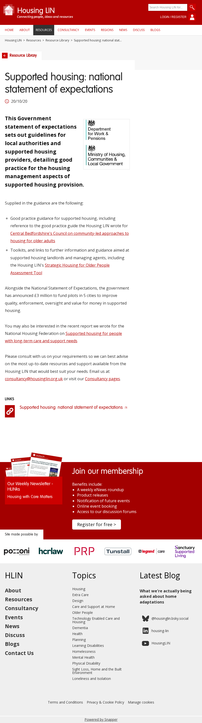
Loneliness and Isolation (91, 678)
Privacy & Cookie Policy (105, 702)
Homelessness (84, 651)
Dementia (80, 627)
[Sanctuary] (185, 558)
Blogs (155, 30)
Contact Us (19, 653)
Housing (78, 588)
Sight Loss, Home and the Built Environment (97, 671)
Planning (79, 639)
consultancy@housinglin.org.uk (34, 378)
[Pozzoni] (17, 558)
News (123, 30)
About (24, 30)
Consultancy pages (102, 378)
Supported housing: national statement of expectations (72, 407)
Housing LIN (13, 40)
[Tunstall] (118, 558)
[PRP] (84, 558)
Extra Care (80, 594)
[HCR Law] (50, 558)
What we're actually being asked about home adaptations (166, 596)
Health (77, 633)
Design (77, 600)
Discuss (139, 30)
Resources (44, 30)
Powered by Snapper (101, 719)
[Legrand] (151, 558)
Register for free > (96, 524)
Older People (82, 612)
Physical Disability (86, 663)
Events (90, 30)
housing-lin (160, 630)
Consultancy (68, 30)
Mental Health (83, 657)
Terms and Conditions (65, 702)
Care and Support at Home (93, 606)
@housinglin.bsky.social (170, 618)
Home (9, 30)
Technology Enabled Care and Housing (96, 620)
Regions (107, 30)
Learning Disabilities (88, 645)
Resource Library (57, 40)
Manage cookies (141, 702)
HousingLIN (161, 643)
